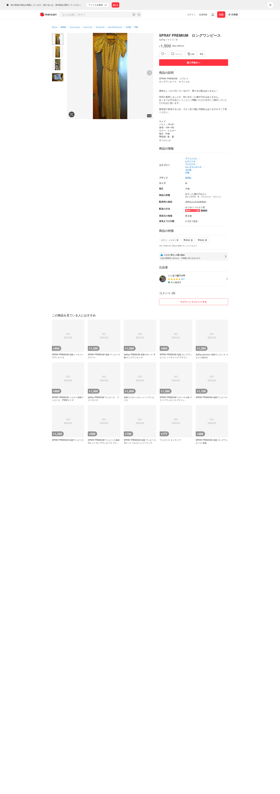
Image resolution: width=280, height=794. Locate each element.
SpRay (63, 26)
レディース (88, 26)
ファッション (75, 26)
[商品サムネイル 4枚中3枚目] (57, 64)
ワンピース (100, 26)
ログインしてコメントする (193, 301)
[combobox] (100, 14)
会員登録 (203, 14)
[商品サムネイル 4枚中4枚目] (57, 77)
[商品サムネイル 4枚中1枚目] (57, 39)
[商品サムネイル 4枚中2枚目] (57, 52)
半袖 (136, 26)
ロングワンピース (115, 26)
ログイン (191, 14)
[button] (133, 14)
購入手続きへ (193, 62)
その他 (128, 26)
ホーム (54, 26)
